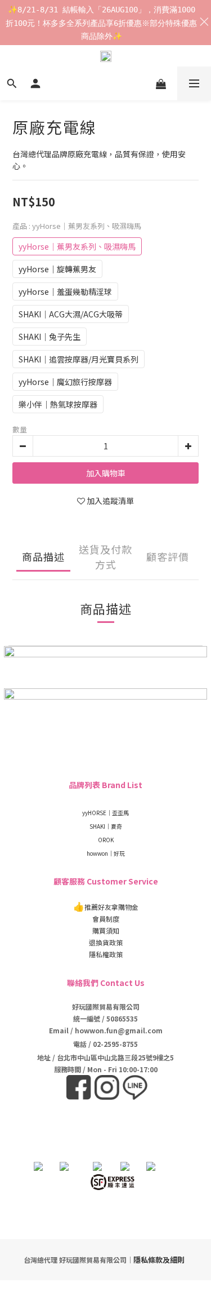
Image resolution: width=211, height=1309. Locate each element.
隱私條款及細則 (159, 1259)
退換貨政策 (106, 942)
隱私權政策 (106, 954)
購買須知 (105, 930)
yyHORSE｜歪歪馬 (105, 812)
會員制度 (105, 918)
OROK (106, 839)
